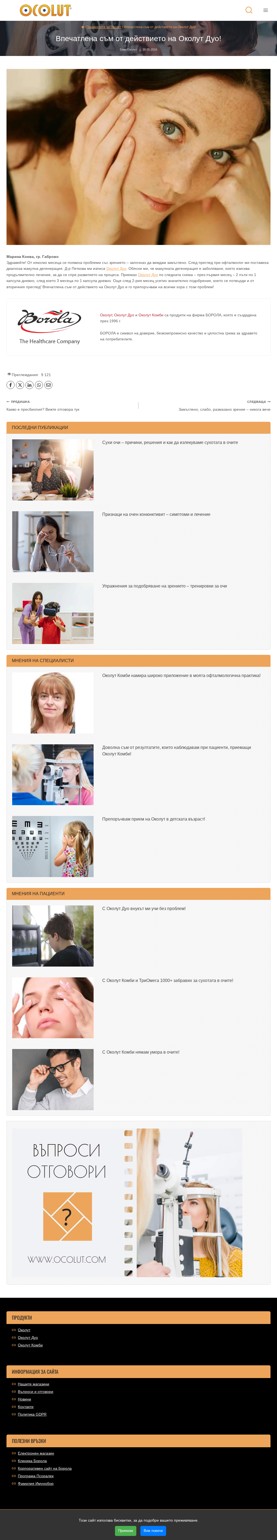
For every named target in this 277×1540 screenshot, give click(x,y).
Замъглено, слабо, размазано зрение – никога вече (225, 405)
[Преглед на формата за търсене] (249, 10)
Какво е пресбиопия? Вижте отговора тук (42, 405)
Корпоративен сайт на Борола (45, 1468)
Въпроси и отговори (35, 1391)
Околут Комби (30, 1345)
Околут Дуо (116, 268)
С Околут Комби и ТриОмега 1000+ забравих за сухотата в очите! (167, 980)
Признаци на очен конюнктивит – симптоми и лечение (156, 514)
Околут (24, 1330)
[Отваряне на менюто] (265, 10)
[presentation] (53, 469)
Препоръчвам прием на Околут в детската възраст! (153, 819)
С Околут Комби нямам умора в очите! (140, 1052)
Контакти (26, 1407)
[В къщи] (82, 27)
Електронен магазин (36, 1453)
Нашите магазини (33, 1384)
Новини (24, 1399)
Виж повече (153, 1531)
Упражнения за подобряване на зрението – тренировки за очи (164, 586)
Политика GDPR (32, 1414)
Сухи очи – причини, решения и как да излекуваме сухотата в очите (170, 442)
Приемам (125, 1531)
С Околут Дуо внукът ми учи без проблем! (144, 908)
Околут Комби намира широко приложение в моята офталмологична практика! (181, 675)
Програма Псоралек (36, 1476)
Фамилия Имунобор (36, 1483)
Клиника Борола (32, 1461)
